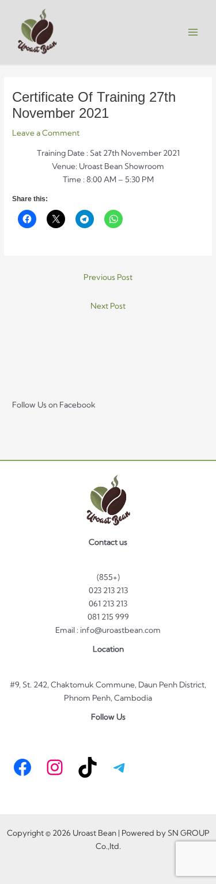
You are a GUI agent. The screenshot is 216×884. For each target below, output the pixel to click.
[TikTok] (87, 767)
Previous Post (108, 277)
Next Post (108, 305)
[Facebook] (22, 767)
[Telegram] (119, 767)
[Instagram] (54, 767)
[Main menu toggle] (193, 32)
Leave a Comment (45, 132)
